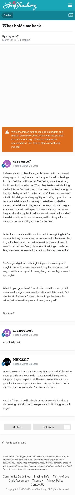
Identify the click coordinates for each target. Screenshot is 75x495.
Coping (26, 39)
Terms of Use (61, 476)
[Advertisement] (37, 85)
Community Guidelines (16, 476)
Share (18, 427)
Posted (25, 165)
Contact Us (37, 484)
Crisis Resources (19, 480)
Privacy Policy (55, 480)
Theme (37, 480)
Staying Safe (41, 476)
